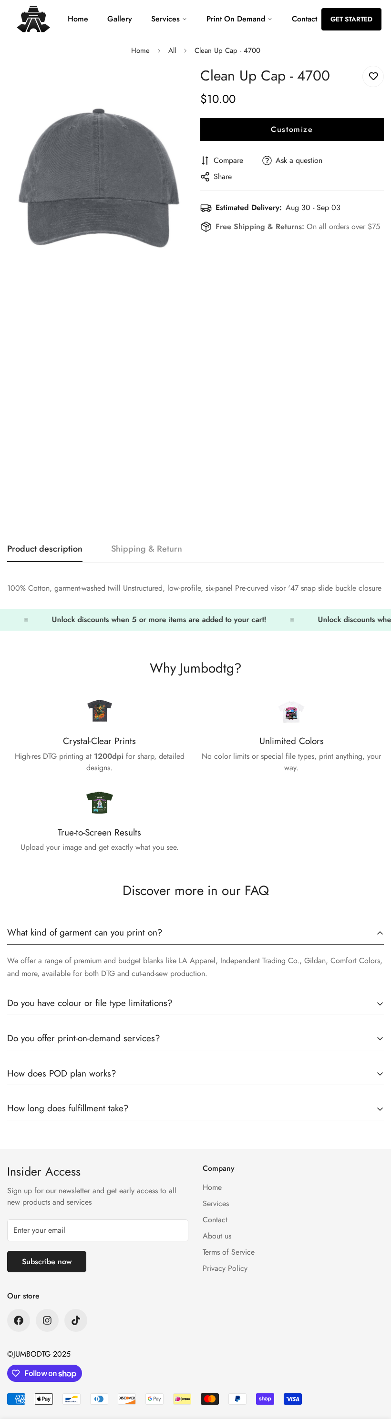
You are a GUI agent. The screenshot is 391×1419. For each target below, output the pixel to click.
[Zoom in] (175, 83)
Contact (304, 18)
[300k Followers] (18, 1320)
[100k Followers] (47, 1320)
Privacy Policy (225, 1268)
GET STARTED (351, 19)
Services (165, 18)
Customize (292, 129)
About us (217, 1235)
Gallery (119, 18)
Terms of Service (229, 1252)
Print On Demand (235, 18)
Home (78, 18)
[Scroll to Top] (372, 1367)
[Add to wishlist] (373, 76)
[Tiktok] (75, 1320)
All (172, 50)
